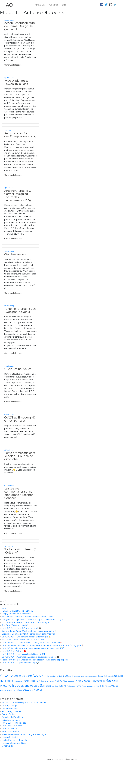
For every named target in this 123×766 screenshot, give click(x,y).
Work (39, 690)
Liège (97, 680)
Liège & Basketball (10, 737)
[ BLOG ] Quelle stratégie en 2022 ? (17, 611)
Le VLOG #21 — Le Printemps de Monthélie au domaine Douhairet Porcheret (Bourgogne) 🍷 (43, 645)
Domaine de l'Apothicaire (13, 717)
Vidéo (109, 686)
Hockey (59, 680)
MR (103, 680)
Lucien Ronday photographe (14, 740)
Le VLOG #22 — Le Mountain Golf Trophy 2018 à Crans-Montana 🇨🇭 (32, 642)
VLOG (13, 690)
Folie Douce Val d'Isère (12, 726)
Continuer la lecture (13, 65)
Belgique (62, 675)
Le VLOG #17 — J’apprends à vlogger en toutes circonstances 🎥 (30, 657)
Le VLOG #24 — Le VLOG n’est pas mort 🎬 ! (22, 628)
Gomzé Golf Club (9, 729)
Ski (22, 685)
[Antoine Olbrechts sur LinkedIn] (115, 5)
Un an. (4, 608)
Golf (52, 681)
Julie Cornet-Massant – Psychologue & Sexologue (24, 734)
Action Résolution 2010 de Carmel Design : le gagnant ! (19, 26)
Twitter (84, 686)
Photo (3, 685)
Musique (111, 680)
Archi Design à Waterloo (12, 711)
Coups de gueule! (91, 676)
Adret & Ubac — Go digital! (46, 5)
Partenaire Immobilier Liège (14, 743)
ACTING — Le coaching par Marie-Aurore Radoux (24, 703)
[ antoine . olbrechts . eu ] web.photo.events (20, 310)
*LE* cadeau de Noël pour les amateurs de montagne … (26, 622)
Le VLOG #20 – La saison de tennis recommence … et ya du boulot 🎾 (33, 648)
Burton (83, 676)
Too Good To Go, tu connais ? (15, 625)
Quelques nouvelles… (18, 369)
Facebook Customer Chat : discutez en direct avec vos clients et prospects (35, 660)
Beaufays (53, 676)
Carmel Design (8, 714)
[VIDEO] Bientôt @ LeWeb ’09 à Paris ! (16, 82)
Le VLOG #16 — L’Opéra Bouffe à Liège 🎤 (21, 663)
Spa (53, 686)
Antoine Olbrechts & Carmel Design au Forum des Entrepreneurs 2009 (17, 195)
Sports (62, 686)
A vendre (45, 676)
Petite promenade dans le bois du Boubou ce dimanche (20, 456)
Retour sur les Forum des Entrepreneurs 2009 (20, 135)
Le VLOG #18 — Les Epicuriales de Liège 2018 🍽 (23, 654)
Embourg (108, 676)
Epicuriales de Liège (11, 720)
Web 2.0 (29, 690)
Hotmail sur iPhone (10, 731)
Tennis (78, 686)
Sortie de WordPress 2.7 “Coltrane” (20, 551)
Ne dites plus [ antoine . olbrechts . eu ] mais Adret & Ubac (27, 617)
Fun (38, 680)
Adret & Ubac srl (71, 759)
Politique (14, 685)
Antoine (6, 675)
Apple (37, 675)
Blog (64, 5)
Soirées (46, 685)
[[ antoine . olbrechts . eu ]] (9, 5)
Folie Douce (18, 681)
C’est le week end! (16, 254)
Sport (57, 686)
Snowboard (32, 685)
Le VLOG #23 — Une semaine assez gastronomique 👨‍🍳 (26, 637)
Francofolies (28, 680)
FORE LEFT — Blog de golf (14, 723)
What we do (7, 746)
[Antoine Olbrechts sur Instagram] (111, 5)
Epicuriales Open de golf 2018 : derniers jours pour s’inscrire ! (28, 634)
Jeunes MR (89, 681)
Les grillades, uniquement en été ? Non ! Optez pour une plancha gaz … (33, 619)
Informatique (69, 681)
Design (100, 676)
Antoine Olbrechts (22, 676)
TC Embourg (71, 686)
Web (20, 690)
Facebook (9, 680)
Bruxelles (76, 676)
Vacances (91, 686)
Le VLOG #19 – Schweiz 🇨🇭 (14, 651)
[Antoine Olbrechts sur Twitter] (107, 5)
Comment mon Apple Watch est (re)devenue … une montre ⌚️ (29, 631)
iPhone (78, 680)
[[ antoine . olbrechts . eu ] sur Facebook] (102, 5)
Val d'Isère (101, 685)
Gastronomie (46, 681)
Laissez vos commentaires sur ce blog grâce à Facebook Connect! (19, 493)
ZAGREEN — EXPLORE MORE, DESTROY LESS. (23, 640)
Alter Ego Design (9, 705)
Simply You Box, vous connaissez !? (18, 614)
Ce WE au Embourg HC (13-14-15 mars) (20, 419)
